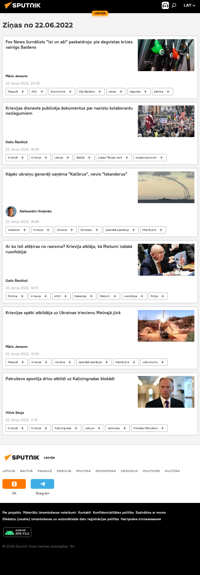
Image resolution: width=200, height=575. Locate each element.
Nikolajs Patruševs (145, 428)
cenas (112, 91)
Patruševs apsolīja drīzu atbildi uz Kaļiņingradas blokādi (60, 378)
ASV (34, 91)
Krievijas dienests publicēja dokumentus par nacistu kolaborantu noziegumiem (69, 110)
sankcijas (114, 428)
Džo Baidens (87, 91)
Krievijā (13, 157)
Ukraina (62, 230)
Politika (12, 296)
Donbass (86, 230)
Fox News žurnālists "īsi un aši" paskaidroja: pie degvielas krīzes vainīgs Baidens (69, 44)
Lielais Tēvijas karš (110, 157)
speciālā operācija (117, 230)
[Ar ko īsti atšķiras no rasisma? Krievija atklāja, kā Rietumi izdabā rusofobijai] (166, 259)
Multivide (151, 471)
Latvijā (8, 471)
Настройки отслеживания (141, 519)
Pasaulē (13, 91)
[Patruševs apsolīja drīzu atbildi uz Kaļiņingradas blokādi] (166, 392)
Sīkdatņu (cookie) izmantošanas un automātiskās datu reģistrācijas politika (60, 519)
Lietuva (89, 428)
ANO (57, 296)
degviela (135, 91)
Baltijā (80, 157)
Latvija (59, 157)
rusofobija (130, 296)
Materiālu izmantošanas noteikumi (49, 512)
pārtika (158, 91)
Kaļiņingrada (63, 428)
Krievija (36, 157)
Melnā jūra (149, 230)
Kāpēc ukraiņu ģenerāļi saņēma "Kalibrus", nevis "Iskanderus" (66, 174)
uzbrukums (150, 362)
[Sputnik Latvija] (23, 9)
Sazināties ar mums (151, 512)
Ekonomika (58, 91)
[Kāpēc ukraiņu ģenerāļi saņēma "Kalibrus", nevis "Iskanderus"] (166, 187)
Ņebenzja (80, 296)
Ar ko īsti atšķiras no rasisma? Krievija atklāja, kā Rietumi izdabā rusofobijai (69, 249)
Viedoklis (14, 230)
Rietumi (105, 296)
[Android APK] (17, 532)
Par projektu (11, 512)
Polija (154, 296)
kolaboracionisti (146, 157)
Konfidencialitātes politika (113, 512)
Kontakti (84, 512)
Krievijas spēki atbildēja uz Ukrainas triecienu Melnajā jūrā (63, 312)
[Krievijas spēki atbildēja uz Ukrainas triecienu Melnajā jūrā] (166, 326)
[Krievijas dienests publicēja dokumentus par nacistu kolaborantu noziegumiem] (166, 121)
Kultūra (172, 471)
